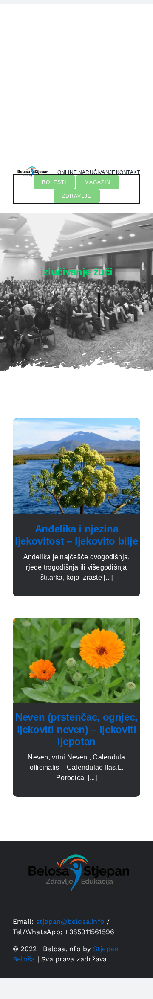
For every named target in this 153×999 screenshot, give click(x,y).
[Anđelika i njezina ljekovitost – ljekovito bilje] (76, 423)
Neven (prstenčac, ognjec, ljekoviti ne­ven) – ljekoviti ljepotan (76, 729)
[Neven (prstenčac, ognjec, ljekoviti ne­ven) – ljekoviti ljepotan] (76, 622)
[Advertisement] (76, 81)
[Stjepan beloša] (32, 165)
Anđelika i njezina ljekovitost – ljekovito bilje (76, 535)
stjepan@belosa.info (70, 921)
